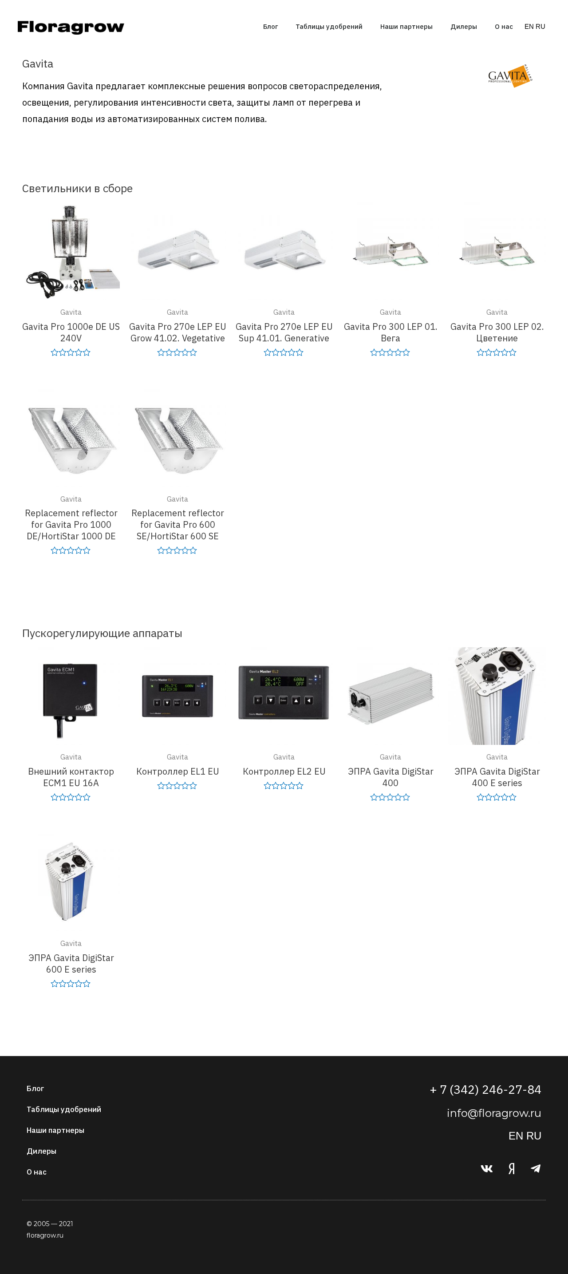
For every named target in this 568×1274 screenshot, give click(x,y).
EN (529, 26)
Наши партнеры (406, 26)
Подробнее (71, 374)
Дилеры (463, 26)
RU (540, 26)
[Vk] (487, 1169)
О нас (504, 26)
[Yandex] (511, 1169)
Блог (270, 26)
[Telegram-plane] (536, 1169)
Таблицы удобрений (329, 26)
